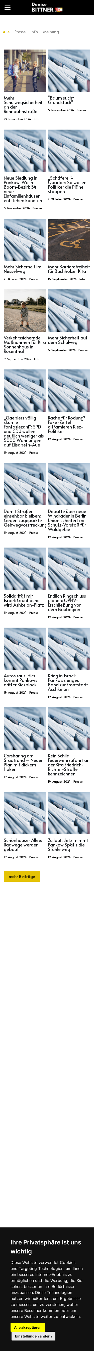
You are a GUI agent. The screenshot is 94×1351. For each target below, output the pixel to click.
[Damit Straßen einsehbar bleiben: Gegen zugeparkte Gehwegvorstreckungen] (25, 484)
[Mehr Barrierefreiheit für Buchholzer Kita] (69, 240)
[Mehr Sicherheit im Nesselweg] (25, 240)
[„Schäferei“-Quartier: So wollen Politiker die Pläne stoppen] (69, 151)
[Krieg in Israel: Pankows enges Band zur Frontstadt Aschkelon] (69, 649)
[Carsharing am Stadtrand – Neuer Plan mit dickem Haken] (25, 728)
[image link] (47, 7)
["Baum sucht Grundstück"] (69, 71)
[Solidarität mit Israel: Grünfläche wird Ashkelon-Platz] (25, 569)
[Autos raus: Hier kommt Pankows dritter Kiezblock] (25, 649)
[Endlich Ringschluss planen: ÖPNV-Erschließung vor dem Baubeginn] (69, 569)
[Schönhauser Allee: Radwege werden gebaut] (25, 813)
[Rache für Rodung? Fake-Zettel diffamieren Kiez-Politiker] (69, 390)
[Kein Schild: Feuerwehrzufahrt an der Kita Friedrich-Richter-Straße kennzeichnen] (69, 728)
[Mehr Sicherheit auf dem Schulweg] (69, 310)
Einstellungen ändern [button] (33, 1336)
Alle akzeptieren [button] (28, 1327)
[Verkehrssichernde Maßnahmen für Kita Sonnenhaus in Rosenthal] (25, 310)
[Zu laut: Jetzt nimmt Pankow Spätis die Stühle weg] (69, 813)
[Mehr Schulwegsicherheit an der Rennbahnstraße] (25, 71)
